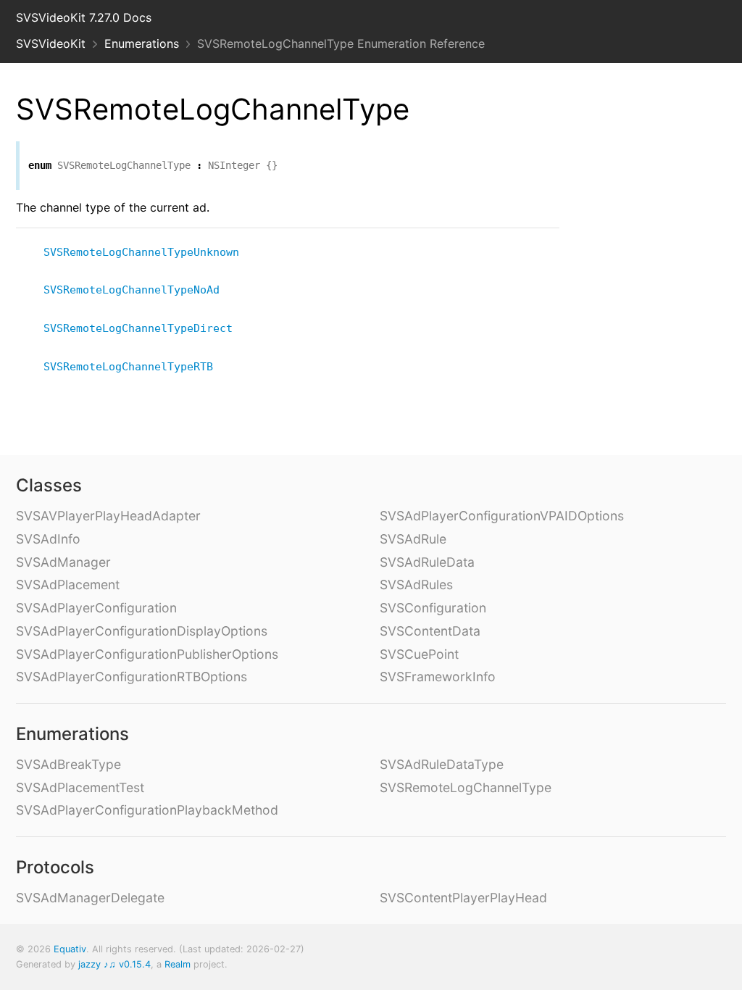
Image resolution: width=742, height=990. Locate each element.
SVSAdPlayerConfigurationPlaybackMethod (147, 810)
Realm (177, 964)
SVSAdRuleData (427, 562)
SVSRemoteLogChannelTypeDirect (144, 328)
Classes (49, 485)
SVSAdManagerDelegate (90, 897)
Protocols (55, 867)
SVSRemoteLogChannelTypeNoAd (138, 289)
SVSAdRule (413, 538)
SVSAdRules (416, 584)
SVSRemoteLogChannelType (465, 787)
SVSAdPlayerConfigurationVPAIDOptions (502, 515)
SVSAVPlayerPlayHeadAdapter (108, 515)
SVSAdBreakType (68, 764)
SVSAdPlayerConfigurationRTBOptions (131, 676)
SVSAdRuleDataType (442, 764)
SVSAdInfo (48, 538)
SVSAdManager (63, 562)
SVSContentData (430, 630)
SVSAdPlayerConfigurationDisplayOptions (141, 630)
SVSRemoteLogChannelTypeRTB (134, 366)
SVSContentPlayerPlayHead (463, 897)
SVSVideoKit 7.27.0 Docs (83, 17)
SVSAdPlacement (68, 584)
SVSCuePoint (419, 654)
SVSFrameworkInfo (438, 676)
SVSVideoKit (51, 43)
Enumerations (141, 43)
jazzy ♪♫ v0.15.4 (114, 964)
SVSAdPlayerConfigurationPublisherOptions (147, 654)
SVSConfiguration (433, 607)
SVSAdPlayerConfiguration (96, 607)
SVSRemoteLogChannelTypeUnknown (147, 252)
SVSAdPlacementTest (80, 787)
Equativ (70, 949)
